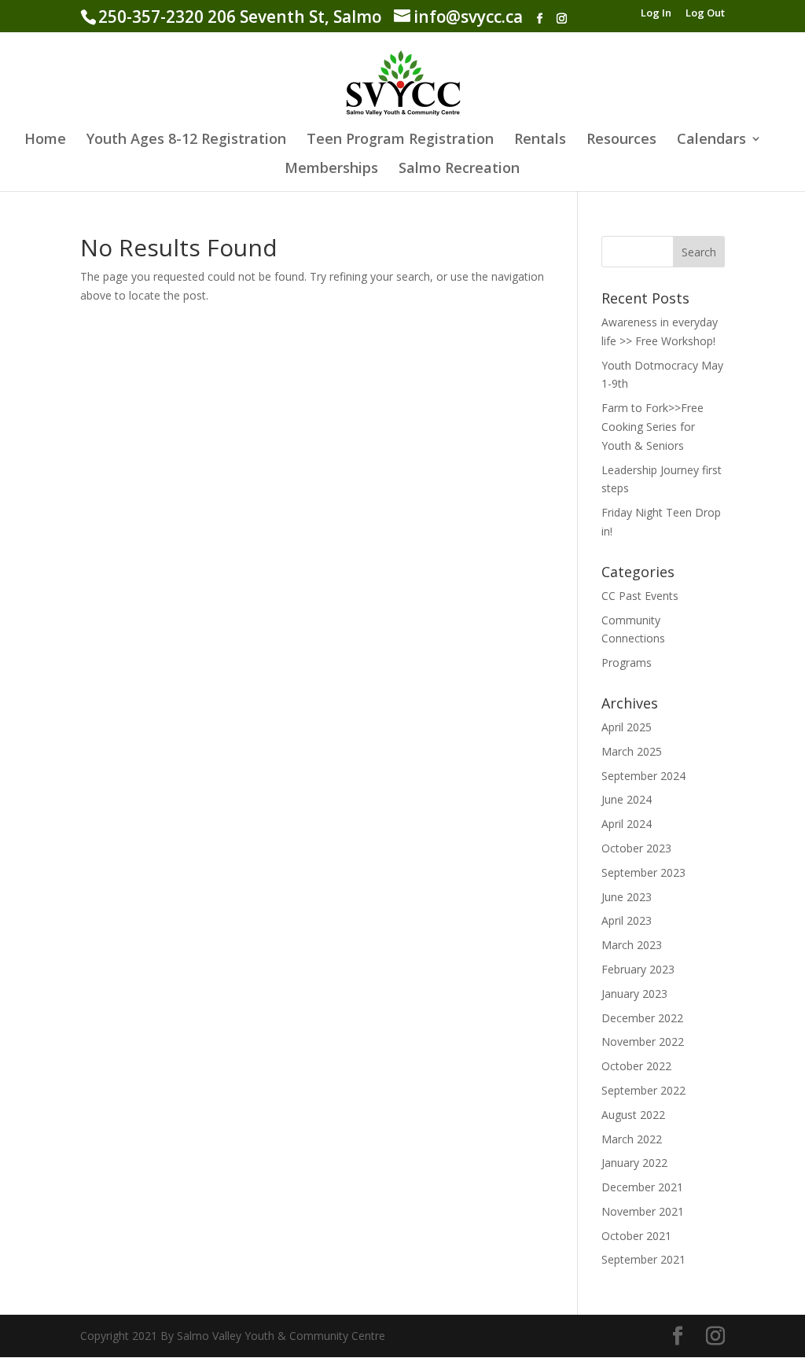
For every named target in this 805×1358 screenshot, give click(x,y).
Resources (621, 140)
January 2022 (634, 1162)
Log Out (705, 14)
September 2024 (643, 775)
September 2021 (643, 1259)
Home (45, 140)
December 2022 (642, 1017)
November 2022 (642, 1041)
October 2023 (636, 848)
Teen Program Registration (400, 140)
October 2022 (636, 1065)
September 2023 (643, 872)
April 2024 (626, 823)
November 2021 (642, 1211)
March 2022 (631, 1139)
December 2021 (642, 1187)
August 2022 (633, 1114)
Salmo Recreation (459, 169)
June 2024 (626, 799)
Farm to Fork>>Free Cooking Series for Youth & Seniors (652, 426)
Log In (656, 14)
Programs (626, 662)
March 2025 (631, 751)
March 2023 (631, 944)
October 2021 (636, 1235)
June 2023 (626, 896)
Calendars (711, 140)
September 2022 (643, 1090)
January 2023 (634, 993)
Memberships (331, 169)
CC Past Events (639, 595)
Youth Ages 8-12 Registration (186, 140)
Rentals (540, 140)
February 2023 (638, 969)
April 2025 (626, 726)
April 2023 (626, 920)
